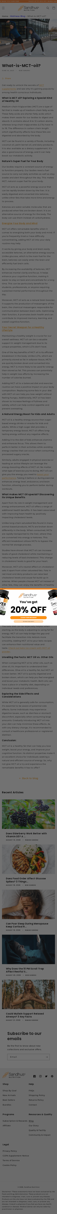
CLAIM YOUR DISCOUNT (28, 618)
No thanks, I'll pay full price (28, 621)
